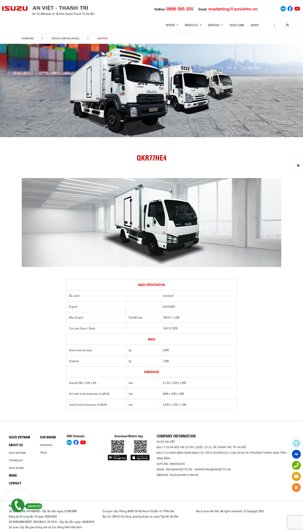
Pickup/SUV (46, 445)
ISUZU (161, 441)
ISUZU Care (237, 25)
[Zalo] (283, 8)
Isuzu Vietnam (19, 437)
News (255, 25)
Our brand (48, 437)
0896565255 (177, 464)
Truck (43, 452)
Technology (16, 460)
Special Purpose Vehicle (65, 38)
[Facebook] (290, 8)
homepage (28, 38)
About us (16, 445)
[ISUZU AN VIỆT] (15, 8)
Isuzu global (16, 468)
